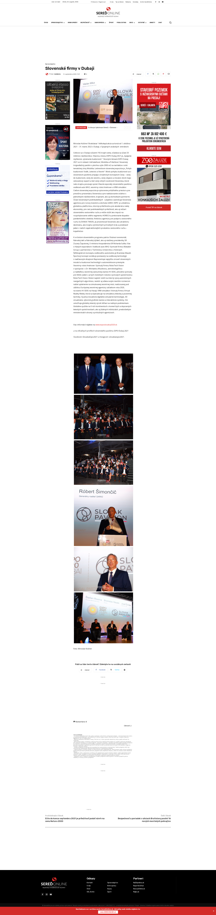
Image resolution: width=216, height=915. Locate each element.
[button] (170, 22)
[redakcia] (47, 74)
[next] (129, 127)
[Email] (168, 74)
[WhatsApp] (158, 74)
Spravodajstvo (50, 64)
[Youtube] (162, 2)
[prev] (125, 127)
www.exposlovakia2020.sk (106, 324)
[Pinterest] (163, 74)
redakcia (57, 74)
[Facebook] (155, 2)
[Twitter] (153, 74)
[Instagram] (159, 2)
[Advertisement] (108, 45)
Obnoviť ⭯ (128, 726)
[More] (124, 670)
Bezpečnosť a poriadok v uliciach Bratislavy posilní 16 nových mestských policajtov (144, 819)
